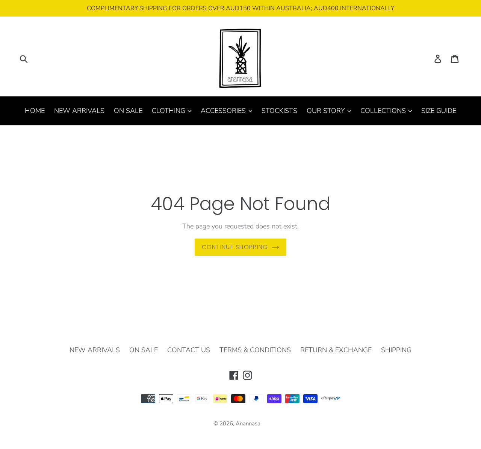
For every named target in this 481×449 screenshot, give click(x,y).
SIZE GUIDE (438, 110)
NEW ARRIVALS (79, 110)
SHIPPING (396, 349)
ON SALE (128, 110)
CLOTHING (169, 110)
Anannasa (248, 423)
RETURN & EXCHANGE (336, 349)
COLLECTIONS (384, 110)
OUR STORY (327, 110)
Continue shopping (235, 247)
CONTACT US (188, 349)
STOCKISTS (279, 110)
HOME (35, 110)
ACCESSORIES (224, 110)
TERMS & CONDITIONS (255, 349)
